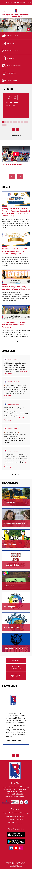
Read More (23, 371)
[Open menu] (4, 12)
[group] (16, 720)
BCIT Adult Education (15, 823)
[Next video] (20, 176)
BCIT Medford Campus (15, 819)
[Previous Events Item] (13, 129)
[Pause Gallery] (28, 29)
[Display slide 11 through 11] (3, 125)
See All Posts (16, 474)
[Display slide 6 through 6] (16, 122)
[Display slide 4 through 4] (11, 122)
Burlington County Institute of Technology (15, 813)
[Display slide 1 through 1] (3, 122)
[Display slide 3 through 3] (8, 122)
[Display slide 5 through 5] (14, 122)
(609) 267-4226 (17, 794)
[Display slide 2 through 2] (5, 122)
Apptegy (19, 866)
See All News (16, 342)
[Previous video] (12, 176)
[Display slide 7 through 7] (19, 122)
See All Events (16, 135)
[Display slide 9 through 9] (25, 122)
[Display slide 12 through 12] (5, 125)
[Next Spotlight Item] (17, 755)
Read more (16, 169)
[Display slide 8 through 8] (22, 122)
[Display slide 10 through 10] (27, 122)
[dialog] (16, 496)
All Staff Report (12, 103)
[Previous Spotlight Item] (13, 755)
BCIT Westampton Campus (15, 816)
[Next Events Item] (17, 129)
